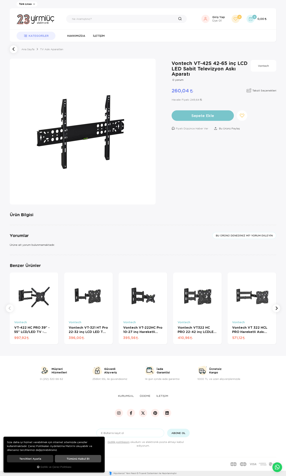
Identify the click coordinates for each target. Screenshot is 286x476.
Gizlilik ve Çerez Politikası (55, 466)
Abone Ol (178, 433)
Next (276, 308)
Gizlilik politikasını (119, 442)
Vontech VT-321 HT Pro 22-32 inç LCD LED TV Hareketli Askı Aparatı (88, 329)
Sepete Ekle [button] (202, 115)
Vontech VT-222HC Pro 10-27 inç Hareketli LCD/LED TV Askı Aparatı (142, 329)
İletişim (99, 36)
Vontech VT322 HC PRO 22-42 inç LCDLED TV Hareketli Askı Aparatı (197, 329)
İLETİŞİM (162, 395)
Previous (10, 308)
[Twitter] (143, 413)
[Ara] (181, 19)
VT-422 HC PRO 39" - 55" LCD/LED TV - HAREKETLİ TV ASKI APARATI (32, 329)
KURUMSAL (126, 395)
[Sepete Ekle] (50, 340)
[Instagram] (119, 413)
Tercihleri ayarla (30, 458)
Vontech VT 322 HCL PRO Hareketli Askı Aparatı (249, 329)
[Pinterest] (155, 413)
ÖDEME (145, 395)
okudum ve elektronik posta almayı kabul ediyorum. (146, 443)
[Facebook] (131, 413)
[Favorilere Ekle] (39, 340)
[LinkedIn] (167, 413)
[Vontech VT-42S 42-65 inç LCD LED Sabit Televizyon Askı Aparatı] (83, 131)
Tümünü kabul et (78, 458)
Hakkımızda (76, 36)
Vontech (20, 322)
